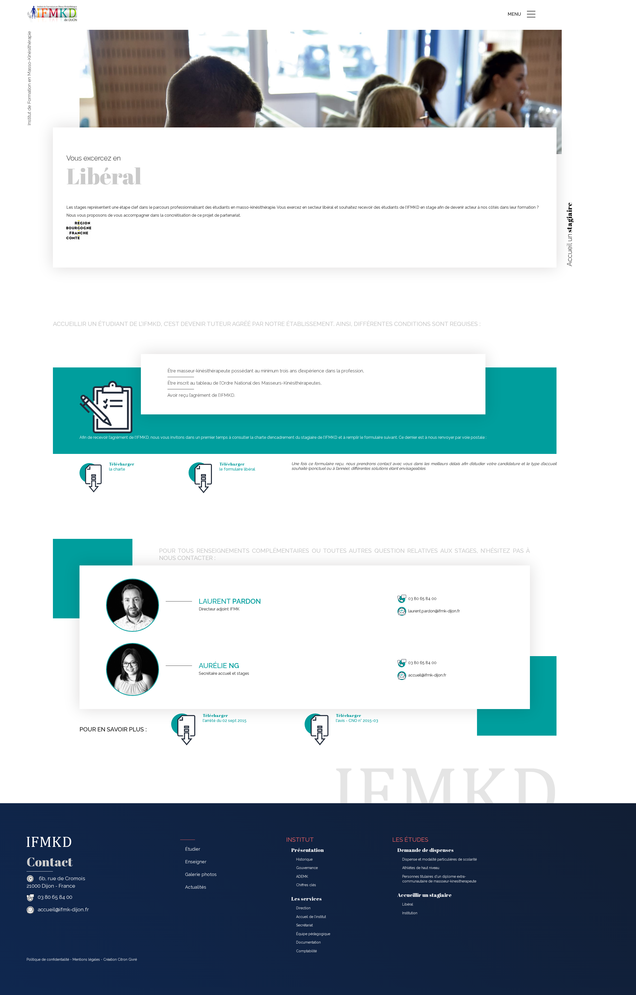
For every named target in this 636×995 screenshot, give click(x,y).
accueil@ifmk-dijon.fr (427, 675)
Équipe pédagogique (313, 934)
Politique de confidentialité (48, 959)
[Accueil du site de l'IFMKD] (52, 21)
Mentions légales (86, 959)
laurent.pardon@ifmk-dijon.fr (434, 611)
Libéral (407, 904)
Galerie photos (201, 874)
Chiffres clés (306, 885)
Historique (304, 859)
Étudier (192, 849)
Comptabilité (306, 951)
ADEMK (302, 876)
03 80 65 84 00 (422, 598)
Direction (303, 908)
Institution (409, 913)
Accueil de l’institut (311, 917)
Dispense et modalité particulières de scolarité (439, 859)
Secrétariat (304, 925)
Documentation (308, 942)
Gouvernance (307, 868)
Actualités (195, 887)
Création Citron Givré (120, 959)
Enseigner (195, 861)
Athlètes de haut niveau (420, 868)
